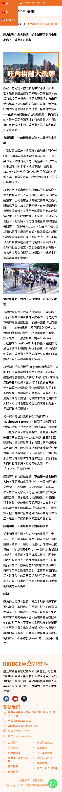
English (10, 19)
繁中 (8, 11)
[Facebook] (6, 699)
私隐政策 (38, 780)
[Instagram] (24, 699)
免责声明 (24, 780)
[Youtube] (15, 699)
